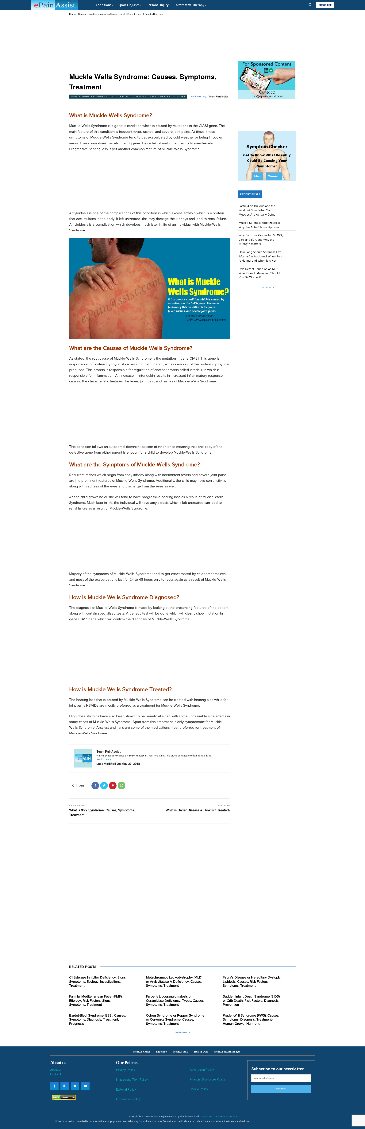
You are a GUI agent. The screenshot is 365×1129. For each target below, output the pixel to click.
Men (257, 176)
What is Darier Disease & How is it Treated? (198, 810)
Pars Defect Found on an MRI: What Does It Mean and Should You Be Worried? (259, 273)
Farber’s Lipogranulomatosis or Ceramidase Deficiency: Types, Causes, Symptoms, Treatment (175, 1000)
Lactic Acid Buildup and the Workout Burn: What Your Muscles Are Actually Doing (257, 210)
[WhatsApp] (121, 785)
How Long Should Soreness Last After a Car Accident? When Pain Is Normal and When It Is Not (260, 256)
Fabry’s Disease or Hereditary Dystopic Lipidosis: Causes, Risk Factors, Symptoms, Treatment (252, 981)
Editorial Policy (126, 1089)
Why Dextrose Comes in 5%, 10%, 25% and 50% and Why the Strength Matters (261, 240)
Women (273, 176)
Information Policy (128, 1099)
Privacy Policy (125, 1070)
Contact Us (56, 1074)
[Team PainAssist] (83, 758)
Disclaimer (219, 1116)
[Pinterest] (113, 785)
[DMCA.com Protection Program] (63, 1099)
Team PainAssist (218, 96)
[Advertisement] (149, 44)
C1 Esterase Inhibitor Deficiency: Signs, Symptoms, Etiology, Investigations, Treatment (97, 981)
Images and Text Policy (132, 1079)
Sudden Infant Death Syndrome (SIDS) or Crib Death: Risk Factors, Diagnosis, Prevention (251, 1000)
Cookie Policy (199, 1089)
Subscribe (281, 1088)
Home (72, 14)
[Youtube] (85, 1086)
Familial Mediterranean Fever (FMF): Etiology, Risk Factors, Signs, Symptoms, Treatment (95, 1000)
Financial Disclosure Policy (207, 1079)
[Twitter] (104, 785)
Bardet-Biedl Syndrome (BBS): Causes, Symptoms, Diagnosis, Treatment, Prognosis (97, 1019)
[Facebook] (95, 785)
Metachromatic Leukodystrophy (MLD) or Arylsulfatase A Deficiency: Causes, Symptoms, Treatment (174, 981)
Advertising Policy (202, 1070)
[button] (310, 4)
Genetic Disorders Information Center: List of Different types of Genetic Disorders (120, 14)
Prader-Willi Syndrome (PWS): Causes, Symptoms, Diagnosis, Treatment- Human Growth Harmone (251, 1019)
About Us (56, 1069)
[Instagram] (64, 1086)
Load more (265, 287)
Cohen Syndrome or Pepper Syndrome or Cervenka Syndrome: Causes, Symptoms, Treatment (175, 1019)
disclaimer (106, 759)
